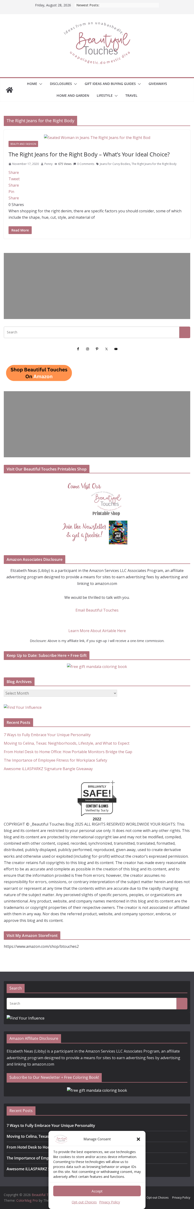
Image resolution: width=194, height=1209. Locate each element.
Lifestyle (105, 95)
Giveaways (158, 83)
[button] (138, 1139)
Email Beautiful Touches (97, 610)
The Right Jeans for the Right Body (154, 164)
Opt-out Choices (84, 1202)
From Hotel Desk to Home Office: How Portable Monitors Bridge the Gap (68, 751)
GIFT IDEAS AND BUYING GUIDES (110, 83)
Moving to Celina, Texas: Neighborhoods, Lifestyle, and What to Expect (66, 743)
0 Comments (85, 164)
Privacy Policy (109, 1202)
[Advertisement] (97, 286)
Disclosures (61, 83)
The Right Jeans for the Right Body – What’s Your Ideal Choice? (89, 154)
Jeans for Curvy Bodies (115, 164)
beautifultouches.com (97, 800)
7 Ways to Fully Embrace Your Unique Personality (47, 734)
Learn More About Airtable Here (97, 630)
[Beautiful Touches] (9, 90)
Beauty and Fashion (23, 144)
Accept (97, 1191)
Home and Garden (73, 95)
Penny (48, 164)
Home (32, 83)
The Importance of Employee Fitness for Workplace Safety (55, 760)
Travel (131, 95)
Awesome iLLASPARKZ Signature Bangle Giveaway (48, 768)
